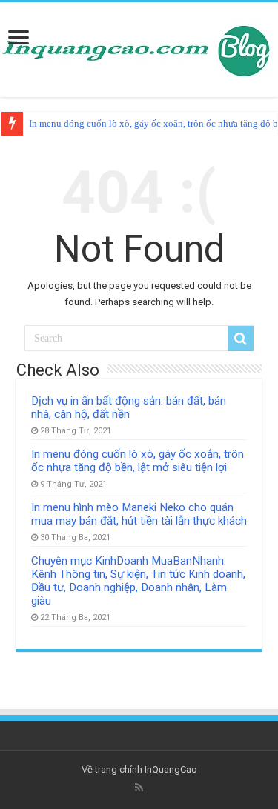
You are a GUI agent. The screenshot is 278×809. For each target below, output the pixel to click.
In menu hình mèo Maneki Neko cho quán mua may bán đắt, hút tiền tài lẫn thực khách (139, 514)
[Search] (241, 338)
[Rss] (139, 787)
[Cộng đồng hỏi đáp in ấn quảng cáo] (139, 46)
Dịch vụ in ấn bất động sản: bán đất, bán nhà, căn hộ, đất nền (128, 407)
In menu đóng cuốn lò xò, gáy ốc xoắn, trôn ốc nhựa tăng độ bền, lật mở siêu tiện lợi (137, 460)
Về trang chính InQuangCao (139, 769)
